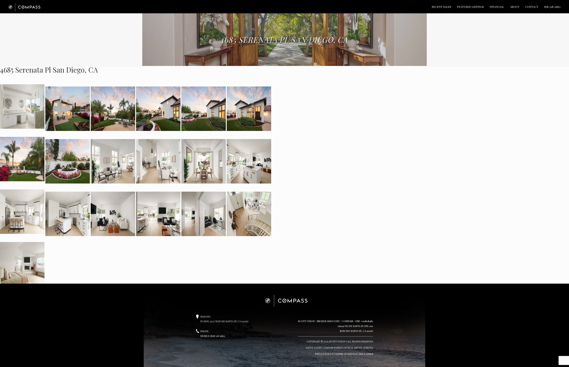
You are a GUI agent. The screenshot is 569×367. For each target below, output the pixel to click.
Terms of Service (346, 353)
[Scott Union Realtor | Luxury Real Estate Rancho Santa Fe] (24, 6)
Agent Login (313, 347)
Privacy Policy (324, 353)
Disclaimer (366, 353)
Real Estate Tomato (360, 347)
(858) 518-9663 (217, 336)
